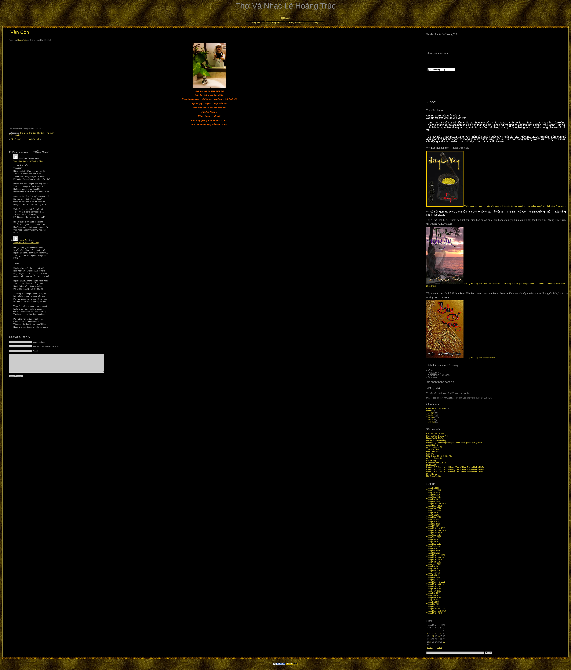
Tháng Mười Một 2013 (436, 530)
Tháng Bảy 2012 (433, 566)
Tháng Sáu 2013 (433, 542)
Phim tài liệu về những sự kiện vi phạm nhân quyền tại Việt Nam (454, 443)
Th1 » (439, 647)
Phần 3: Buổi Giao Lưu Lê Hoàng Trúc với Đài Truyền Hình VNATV (455, 467)
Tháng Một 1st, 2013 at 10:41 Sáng (26, 243)
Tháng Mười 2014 (434, 506)
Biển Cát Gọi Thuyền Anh (437, 436)
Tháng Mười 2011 (434, 586)
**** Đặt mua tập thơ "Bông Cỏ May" (479, 357)
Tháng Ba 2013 (432, 548)
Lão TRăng (431, 460)
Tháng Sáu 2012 (433, 568)
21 (438, 639)
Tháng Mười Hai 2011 (435, 582)
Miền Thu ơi (431, 474)
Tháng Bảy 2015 (433, 499)
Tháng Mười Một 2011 (435, 584)
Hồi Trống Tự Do (433, 476)
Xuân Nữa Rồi (432, 445)
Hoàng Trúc (22, 40)
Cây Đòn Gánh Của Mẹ (436, 463)
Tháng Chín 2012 (433, 562)
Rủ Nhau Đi (431, 465)
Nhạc (428, 411)
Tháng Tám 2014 (433, 510)
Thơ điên (430, 413)
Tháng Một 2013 (433, 553)
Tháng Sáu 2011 (433, 595)
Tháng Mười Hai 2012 (435, 555)
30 (444, 642)
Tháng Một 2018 (433, 495)
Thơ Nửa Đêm (432, 449)
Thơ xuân (430, 422)
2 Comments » (15, 135)
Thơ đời (429, 415)
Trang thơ (275, 22)
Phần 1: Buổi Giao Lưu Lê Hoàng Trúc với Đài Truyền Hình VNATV (455, 472)
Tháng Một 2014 (433, 526)
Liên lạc (315, 22)
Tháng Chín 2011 (433, 588)
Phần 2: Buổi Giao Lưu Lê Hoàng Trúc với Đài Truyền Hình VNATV (455, 469)
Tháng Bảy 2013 (433, 539)
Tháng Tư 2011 (432, 600)
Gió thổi (35, 139)
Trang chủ (256, 22)
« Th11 (430, 647)
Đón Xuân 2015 (433, 451)
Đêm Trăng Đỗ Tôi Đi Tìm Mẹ (439, 456)
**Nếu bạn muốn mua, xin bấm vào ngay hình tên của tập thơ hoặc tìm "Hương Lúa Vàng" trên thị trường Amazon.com (515, 206)
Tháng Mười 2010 (434, 613)
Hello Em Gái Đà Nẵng (436, 440)
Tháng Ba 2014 (432, 521)
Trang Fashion (295, 22)
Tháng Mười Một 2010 (436, 611)
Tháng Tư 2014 (433, 519)
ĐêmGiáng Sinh (17, 139)
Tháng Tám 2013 (433, 537)
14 (438, 636)
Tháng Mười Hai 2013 (435, 528)
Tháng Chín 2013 (433, 535)
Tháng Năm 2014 (433, 517)
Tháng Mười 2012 (434, 559)
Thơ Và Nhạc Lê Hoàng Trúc (286, 5)
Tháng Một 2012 (433, 580)
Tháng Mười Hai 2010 (435, 609)
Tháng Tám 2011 (433, 591)
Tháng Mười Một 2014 (436, 504)
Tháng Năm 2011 (433, 597)
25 (430, 642)
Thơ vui (429, 419)
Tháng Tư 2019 (433, 492)
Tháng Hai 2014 (433, 524)
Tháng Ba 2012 (432, 575)
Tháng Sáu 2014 (433, 515)
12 (433, 636)
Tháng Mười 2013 (434, 533)
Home (28, 139)
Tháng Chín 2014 (433, 508)
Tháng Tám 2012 (433, 564)
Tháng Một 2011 (433, 606)
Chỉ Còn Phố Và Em (435, 434)
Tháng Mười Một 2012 (436, 557)
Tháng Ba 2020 (432, 488)
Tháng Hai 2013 (433, 551)
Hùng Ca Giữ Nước (434, 438)
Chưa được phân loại (435, 408)
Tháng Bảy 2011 (433, 593)
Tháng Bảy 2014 (433, 513)
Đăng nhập (285, 18)
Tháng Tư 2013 (433, 546)
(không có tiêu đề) (434, 447)
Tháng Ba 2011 (432, 602)
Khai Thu (430, 454)
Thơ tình (430, 417)
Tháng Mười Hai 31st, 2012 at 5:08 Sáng (28, 161)
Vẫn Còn (19, 32)
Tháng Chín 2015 (433, 497)
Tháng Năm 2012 (433, 571)
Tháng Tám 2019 (433, 490)
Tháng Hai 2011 (433, 604)
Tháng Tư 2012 (433, 573)
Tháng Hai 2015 (433, 501)
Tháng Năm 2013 (433, 544)
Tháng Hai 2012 (433, 577)
